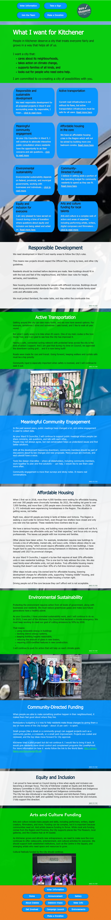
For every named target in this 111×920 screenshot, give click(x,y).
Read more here (84, 112)
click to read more (32, 113)
